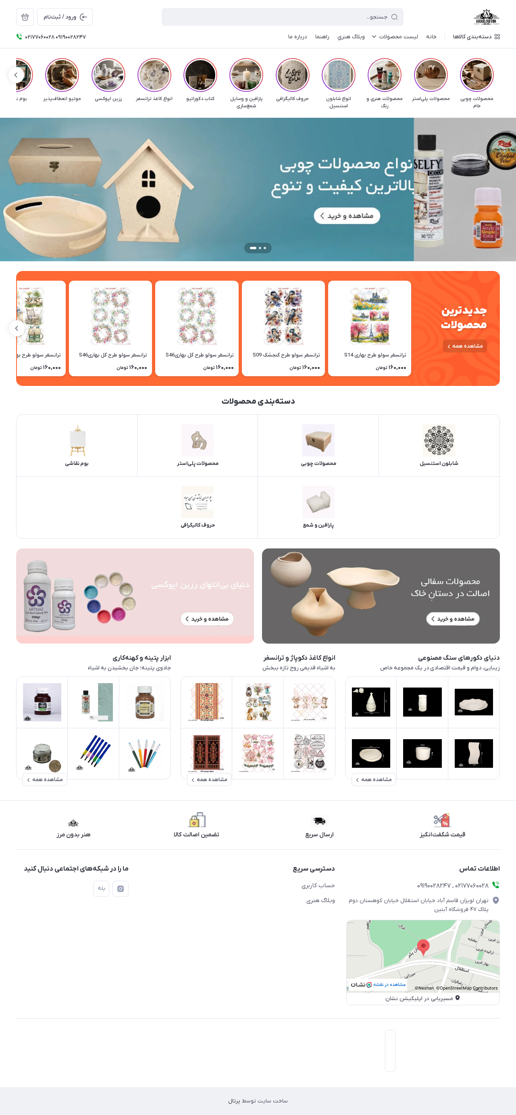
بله (101, 888)
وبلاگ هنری (320, 900)
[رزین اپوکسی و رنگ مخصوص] (135, 596)
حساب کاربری (318, 886)
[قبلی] (500, 75)
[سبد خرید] (25, 17)
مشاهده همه (467, 346)
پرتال (234, 1101)
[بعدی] (16, 75)
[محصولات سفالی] (381, 596)
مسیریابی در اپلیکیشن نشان (419, 998)
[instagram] (120, 889)
